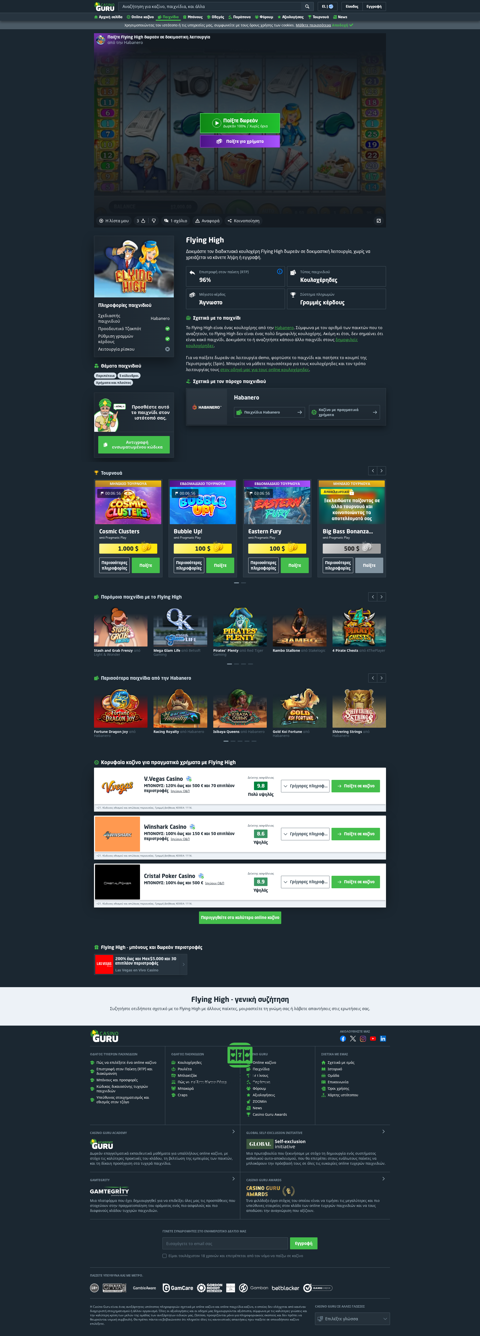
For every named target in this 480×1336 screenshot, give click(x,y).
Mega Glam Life (177, 653)
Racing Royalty (179, 732)
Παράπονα (242, 16)
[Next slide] (381, 470)
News (342, 16)
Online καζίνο (143, 16)
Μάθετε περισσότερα (313, 25)
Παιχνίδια (171, 16)
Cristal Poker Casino (170, 876)
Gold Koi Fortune (291, 734)
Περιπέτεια (105, 375)
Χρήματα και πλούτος (113, 382)
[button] (243, 220)
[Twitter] (353, 1039)
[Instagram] (363, 1039)
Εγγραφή (303, 1243)
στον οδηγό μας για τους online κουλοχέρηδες (264, 369)
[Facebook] (343, 1039)
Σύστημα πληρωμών (317, 294)
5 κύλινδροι (129, 375)
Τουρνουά (321, 16)
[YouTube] (373, 1039)
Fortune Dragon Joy (115, 734)
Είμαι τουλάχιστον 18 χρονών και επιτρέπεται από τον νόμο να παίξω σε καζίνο (235, 1255)
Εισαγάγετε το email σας (183, 1240)
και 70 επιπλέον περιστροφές (189, 788)
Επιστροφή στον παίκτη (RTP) (224, 271)
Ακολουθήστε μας (355, 1032)
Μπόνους (195, 16)
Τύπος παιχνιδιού (315, 271)
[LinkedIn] (383, 1039)
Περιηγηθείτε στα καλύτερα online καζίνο (240, 917)
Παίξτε (146, 565)
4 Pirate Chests (358, 651)
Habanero (284, 327)
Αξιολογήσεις (293, 16)
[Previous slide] (372, 470)
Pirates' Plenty (238, 653)
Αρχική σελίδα (110, 16)
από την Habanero (125, 42)
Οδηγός (218, 16)
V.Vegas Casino (164, 778)
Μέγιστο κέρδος (212, 294)
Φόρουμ (266, 16)
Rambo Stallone (299, 651)
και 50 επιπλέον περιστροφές (189, 836)
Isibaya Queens (238, 732)
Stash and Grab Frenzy (117, 653)
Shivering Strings (351, 734)
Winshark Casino (166, 826)
